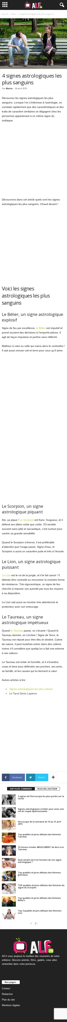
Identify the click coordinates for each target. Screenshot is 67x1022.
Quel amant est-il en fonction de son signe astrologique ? (39, 860)
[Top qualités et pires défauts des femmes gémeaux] (9, 876)
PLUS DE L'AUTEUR (47, 788)
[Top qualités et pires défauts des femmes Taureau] (9, 838)
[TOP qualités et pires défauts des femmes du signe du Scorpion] (9, 888)
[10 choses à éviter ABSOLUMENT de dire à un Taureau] (9, 850)
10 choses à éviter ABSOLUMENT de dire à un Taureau (41, 848)
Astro (13, 14)
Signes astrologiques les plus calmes (31, 688)
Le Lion (6, 575)
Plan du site (8, 999)
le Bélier (41, 328)
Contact (6, 988)
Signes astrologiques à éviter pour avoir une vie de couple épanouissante (41, 810)
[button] (61, 5)
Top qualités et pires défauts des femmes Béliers (39, 899)
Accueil (5, 14)
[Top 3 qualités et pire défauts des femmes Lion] (9, 914)
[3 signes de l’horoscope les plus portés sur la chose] (9, 799)
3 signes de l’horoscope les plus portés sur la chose (41, 797)
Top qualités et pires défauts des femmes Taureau (39, 835)
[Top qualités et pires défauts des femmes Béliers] (9, 901)
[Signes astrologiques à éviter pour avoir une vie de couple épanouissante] (9, 812)
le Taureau (17, 630)
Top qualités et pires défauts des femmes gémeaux (39, 873)
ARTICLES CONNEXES (21, 788)
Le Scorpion (27, 519)
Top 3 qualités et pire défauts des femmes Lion (39, 911)
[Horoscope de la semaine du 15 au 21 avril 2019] (9, 825)
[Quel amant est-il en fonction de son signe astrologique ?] (9, 863)
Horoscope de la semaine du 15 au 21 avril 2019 (39, 822)
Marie (9, 88)
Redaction (7, 994)
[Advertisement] (33, 160)
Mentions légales (11, 1005)
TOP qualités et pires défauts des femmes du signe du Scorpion (41, 886)
